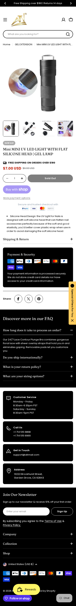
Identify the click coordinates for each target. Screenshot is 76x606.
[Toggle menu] (5, 19)
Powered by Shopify (43, 591)
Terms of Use (53, 521)
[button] (5, 3)
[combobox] (38, 34)
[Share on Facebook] (18, 299)
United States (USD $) (21, 564)
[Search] (68, 34)
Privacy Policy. (12, 525)
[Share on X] (29, 299)
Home (6, 44)
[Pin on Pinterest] (39, 299)
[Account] (63, 19)
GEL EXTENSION (23, 44)
